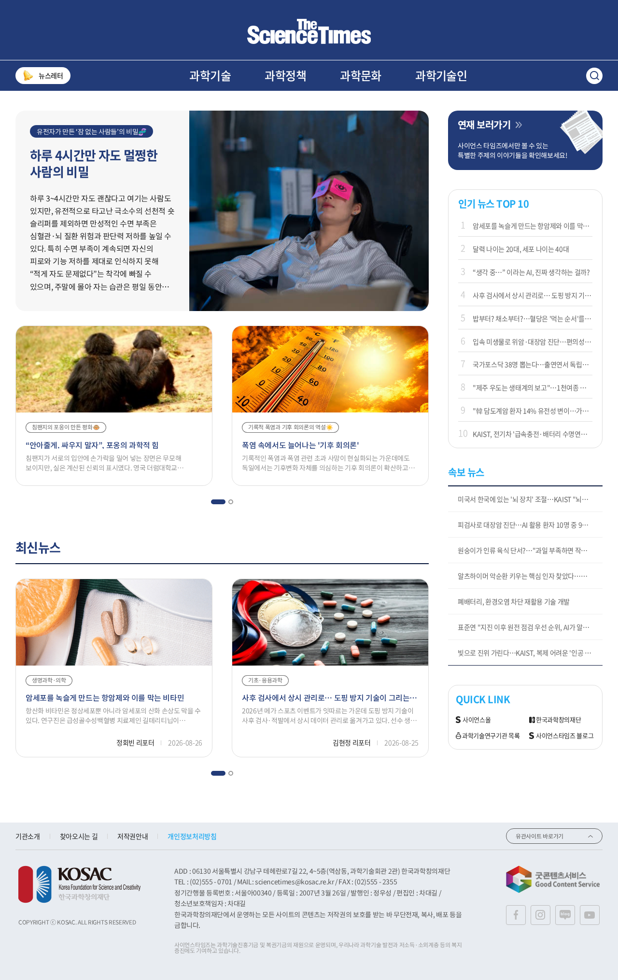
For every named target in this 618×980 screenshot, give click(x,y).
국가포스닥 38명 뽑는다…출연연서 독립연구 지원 (532, 364)
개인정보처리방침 (192, 836)
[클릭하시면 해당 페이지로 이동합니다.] (309, 31)
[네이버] (565, 915)
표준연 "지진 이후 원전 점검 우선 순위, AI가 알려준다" (530, 627)
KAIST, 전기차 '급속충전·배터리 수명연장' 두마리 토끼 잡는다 (532, 434)
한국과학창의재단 (558, 720)
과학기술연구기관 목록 (491, 736)
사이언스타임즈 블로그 (564, 736)
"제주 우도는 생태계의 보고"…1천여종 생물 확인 (532, 387)
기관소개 (27, 836)
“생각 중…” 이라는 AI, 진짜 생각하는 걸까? (531, 272)
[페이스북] (516, 915)
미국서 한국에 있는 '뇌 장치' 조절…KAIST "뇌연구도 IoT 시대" (530, 499)
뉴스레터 (51, 75)
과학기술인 (441, 75)
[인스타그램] (540, 915)
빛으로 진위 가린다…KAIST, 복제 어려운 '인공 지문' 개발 (530, 652)
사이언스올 (477, 720)
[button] (218, 502)
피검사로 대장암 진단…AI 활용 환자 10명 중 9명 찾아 (530, 524)
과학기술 (210, 75)
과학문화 (360, 75)
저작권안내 (132, 836)
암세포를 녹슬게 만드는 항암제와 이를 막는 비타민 (532, 225)
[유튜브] (590, 915)
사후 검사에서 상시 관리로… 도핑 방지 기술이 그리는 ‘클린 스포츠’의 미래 (532, 295)
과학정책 (285, 75)
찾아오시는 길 (79, 836)
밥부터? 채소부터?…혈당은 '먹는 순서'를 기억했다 (532, 318)
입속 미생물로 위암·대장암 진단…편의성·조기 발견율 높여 (532, 341)
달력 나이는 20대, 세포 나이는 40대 (521, 249)
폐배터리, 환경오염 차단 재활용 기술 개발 (514, 601)
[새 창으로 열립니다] (79, 884)
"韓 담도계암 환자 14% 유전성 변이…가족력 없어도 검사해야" (532, 410)
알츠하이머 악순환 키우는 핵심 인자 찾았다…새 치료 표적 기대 (530, 576)
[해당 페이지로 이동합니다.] (309, 115)
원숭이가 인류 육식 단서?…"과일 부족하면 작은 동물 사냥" (530, 550)
